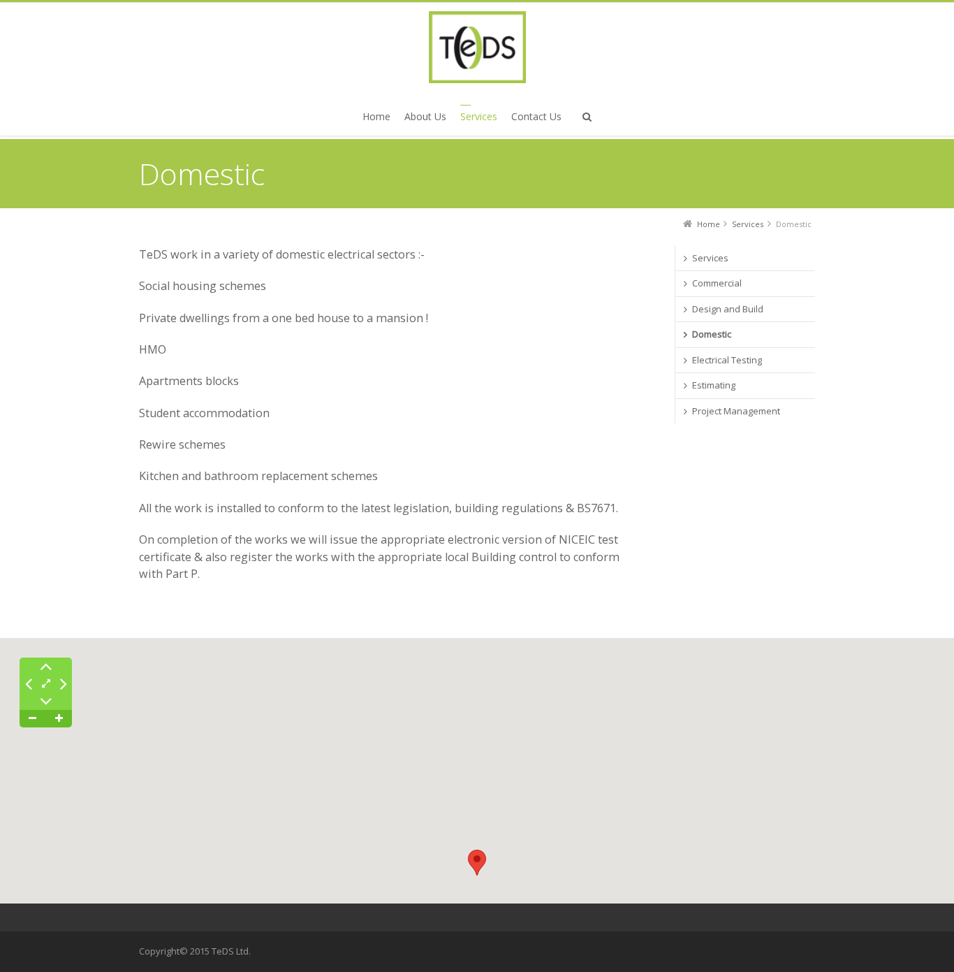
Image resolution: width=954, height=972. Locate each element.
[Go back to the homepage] (477, 47)
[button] (477, 863)
